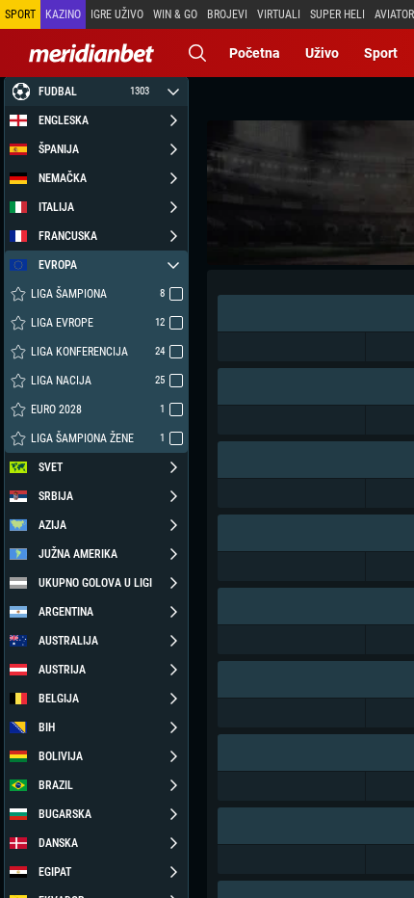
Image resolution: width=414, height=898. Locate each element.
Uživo (322, 53)
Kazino (63, 14)
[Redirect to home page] (91, 53)
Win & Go (175, 14)
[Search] (197, 53)
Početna (254, 53)
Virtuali (278, 14)
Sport (381, 53)
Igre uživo (117, 14)
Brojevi (227, 14)
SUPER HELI (337, 14)
